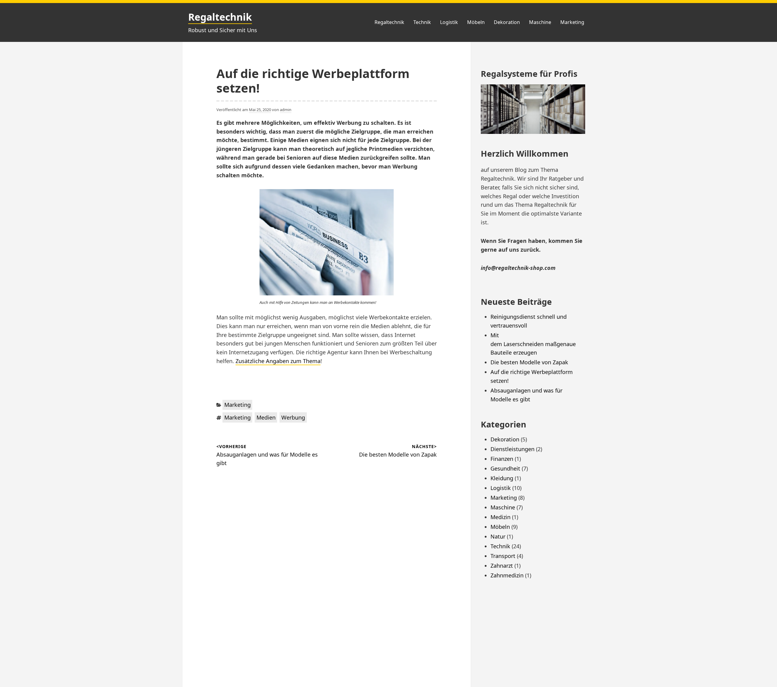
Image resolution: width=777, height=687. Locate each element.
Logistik (449, 22)
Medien (266, 417)
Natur (497, 536)
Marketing (572, 22)
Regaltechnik (220, 16)
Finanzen (501, 458)
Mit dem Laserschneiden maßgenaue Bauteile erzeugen (533, 344)
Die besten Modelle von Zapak (529, 362)
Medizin (500, 517)
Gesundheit (505, 468)
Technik (422, 22)
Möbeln (476, 22)
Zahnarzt (501, 565)
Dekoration (507, 22)
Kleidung (501, 478)
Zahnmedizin (507, 575)
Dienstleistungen (512, 449)
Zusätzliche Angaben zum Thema (278, 361)
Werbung (293, 417)
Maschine (540, 22)
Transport (502, 555)
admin (285, 109)
